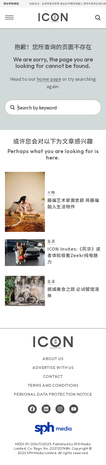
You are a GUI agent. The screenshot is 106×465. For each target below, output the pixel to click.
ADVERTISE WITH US (53, 367)
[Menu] (9, 17)
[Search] (98, 18)
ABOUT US (52, 358)
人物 (51, 192)
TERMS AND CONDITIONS (53, 385)
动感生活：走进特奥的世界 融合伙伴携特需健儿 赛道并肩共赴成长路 (66, 3)
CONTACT (53, 376)
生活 (51, 241)
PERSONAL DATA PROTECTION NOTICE (53, 394)
